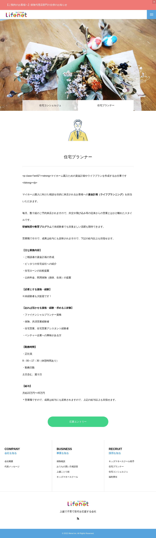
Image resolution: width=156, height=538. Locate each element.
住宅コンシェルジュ (50, 105)
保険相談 (61, 461)
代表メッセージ (12, 466)
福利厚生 (113, 477)
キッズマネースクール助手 (121, 461)
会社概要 (9, 461)
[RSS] (78, 518)
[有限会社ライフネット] (16, 14)
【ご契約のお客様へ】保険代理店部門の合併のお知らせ (36, 5)
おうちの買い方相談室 (67, 466)
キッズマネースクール (67, 477)
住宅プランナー (116, 466)
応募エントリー (78, 421)
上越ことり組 (63, 472)
